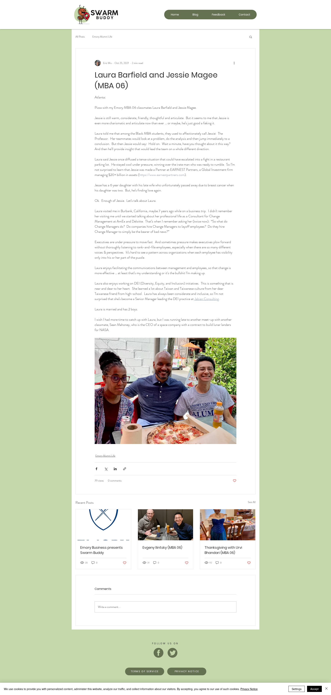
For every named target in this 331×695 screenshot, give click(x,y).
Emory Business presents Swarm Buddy (101, 550)
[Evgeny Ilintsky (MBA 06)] (165, 524)
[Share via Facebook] (96, 469)
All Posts (80, 36)
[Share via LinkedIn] (115, 469)
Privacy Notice (249, 689)
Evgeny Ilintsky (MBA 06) (162, 547)
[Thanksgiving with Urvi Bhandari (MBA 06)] (227, 524)
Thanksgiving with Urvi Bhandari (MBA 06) (223, 550)
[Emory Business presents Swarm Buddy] (103, 524)
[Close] (326, 689)
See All (252, 502)
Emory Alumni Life (102, 36)
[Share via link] (124, 469)
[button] (250, 36)
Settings (297, 689)
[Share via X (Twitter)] (106, 469)
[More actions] (234, 63)
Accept (314, 689)
